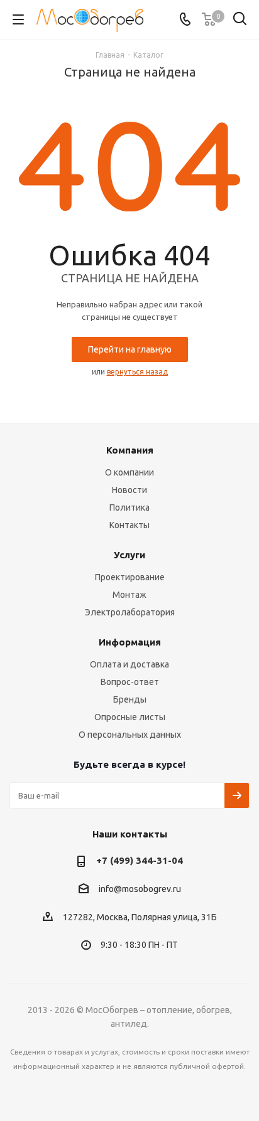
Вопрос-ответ (130, 682)
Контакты (129, 525)
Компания (129, 450)
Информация (130, 642)
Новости (129, 490)
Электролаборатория (130, 612)
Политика (129, 507)
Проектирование (130, 577)
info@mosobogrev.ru (140, 890)
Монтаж (129, 595)
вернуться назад (137, 372)
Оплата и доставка (129, 664)
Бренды (129, 699)
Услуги (129, 555)
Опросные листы (129, 717)
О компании (129, 472)
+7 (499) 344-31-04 (139, 860)
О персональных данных (130, 735)
